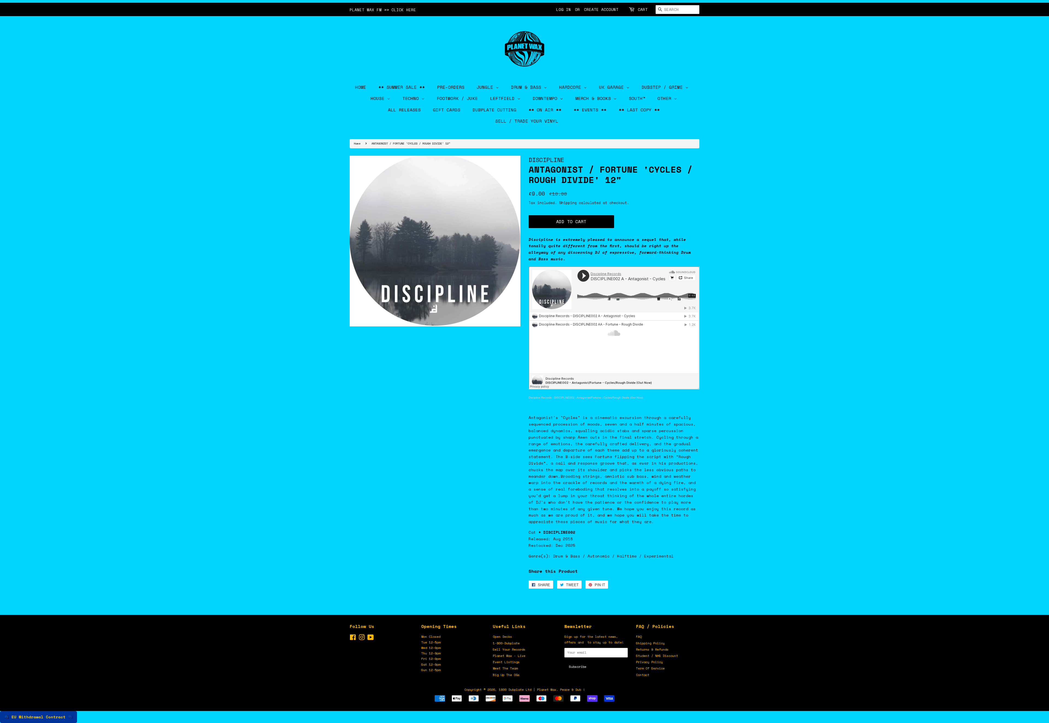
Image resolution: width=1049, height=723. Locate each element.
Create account (601, 9)
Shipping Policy (650, 643)
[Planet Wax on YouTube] (370, 638)
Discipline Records (540, 397)
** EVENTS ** (590, 110)
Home (357, 143)
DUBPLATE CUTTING (494, 110)
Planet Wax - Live (509, 655)
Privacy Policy (649, 662)
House (379, 98)
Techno (412, 98)
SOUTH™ (637, 98)
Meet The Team (505, 668)
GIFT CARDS (446, 110)
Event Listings (506, 662)
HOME (360, 87)
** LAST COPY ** (639, 110)
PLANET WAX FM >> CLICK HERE (383, 10)
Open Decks (502, 636)
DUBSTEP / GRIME (663, 87)
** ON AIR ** (545, 110)
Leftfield (503, 98)
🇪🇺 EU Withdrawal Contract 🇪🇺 (38, 717)
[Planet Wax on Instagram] (362, 638)
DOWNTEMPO (546, 98)
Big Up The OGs (506, 674)
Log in (563, 9)
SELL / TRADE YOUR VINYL (526, 121)
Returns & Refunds (652, 649)
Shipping (568, 202)
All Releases (404, 110)
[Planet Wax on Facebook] (353, 638)
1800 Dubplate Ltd (515, 689)
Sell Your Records (509, 649)
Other (666, 98)
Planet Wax (546, 689)
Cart (643, 9)
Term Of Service (650, 668)
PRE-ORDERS (450, 87)
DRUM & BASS (527, 87)
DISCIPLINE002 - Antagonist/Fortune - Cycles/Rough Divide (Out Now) (598, 397)
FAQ (639, 636)
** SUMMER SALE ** (401, 87)
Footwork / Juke (457, 98)
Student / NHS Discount (657, 655)
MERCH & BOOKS (594, 98)
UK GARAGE (612, 87)
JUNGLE (486, 87)
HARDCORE (571, 87)
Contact (642, 674)
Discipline (546, 159)
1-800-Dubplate (506, 643)
